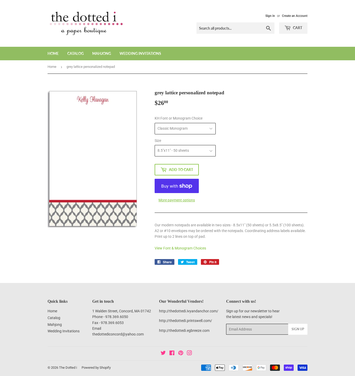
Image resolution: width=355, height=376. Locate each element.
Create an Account (294, 16)
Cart (297, 27)
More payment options (177, 200)
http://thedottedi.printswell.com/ (185, 321)
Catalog (75, 53)
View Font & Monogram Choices (180, 248)
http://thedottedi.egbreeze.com (184, 330)
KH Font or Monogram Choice (178, 118)
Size (158, 140)
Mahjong (101, 53)
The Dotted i (68, 368)
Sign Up (298, 329)
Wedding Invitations (140, 53)
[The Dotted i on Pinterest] (180, 354)
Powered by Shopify (96, 368)
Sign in (270, 16)
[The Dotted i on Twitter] (163, 354)
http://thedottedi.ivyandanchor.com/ (188, 311)
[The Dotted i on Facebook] (172, 354)
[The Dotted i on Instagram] (189, 354)
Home (53, 53)
